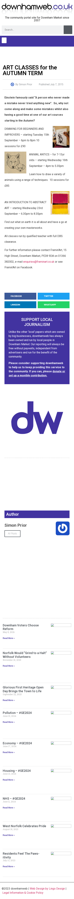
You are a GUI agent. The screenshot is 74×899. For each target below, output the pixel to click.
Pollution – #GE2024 (17, 713)
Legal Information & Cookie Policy (22, 892)
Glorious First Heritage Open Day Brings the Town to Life (23, 689)
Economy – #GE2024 (17, 743)
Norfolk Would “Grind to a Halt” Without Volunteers (25, 655)
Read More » (9, 638)
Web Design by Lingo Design (47, 888)
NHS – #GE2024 (14, 798)
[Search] (68, 29)
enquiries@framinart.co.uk (38, 261)
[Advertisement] (37, 54)
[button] (4, 40)
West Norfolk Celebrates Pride (24, 826)
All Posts (12, 533)
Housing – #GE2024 (17, 770)
